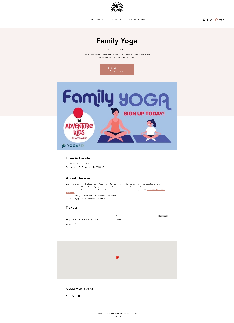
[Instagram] (204, 19)
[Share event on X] (73, 296)
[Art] (211, 19)
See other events (117, 71)
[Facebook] (207, 19)
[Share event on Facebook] (67, 296)
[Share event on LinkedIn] (79, 296)
